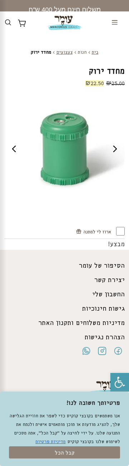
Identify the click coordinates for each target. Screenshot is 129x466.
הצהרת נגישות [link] (105, 337)
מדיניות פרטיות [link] (50, 442)
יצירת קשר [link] (109, 280)
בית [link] (95, 52)
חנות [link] (82, 52)
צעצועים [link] (64, 52)
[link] (119, 382)
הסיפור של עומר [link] (102, 266)
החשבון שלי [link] (108, 294)
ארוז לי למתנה (98, 232)
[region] (64, 429)
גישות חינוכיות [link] (103, 309)
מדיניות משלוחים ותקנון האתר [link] (81, 323)
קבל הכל (65, 453)
